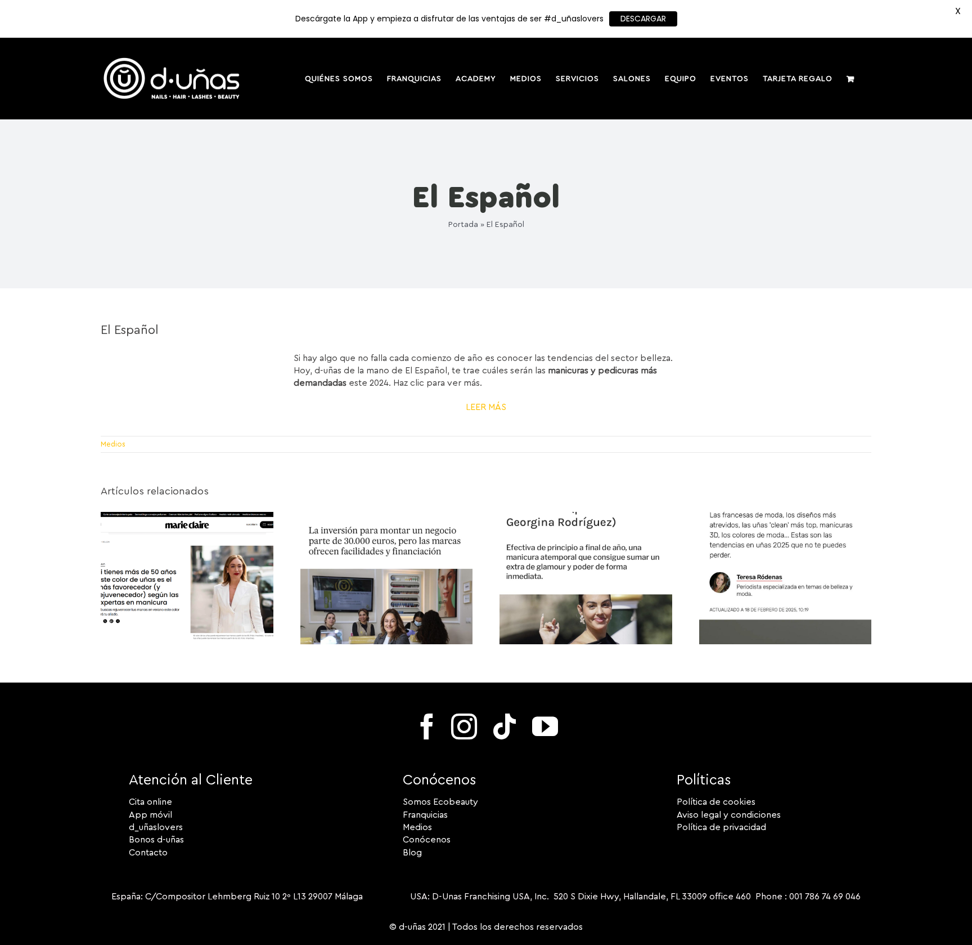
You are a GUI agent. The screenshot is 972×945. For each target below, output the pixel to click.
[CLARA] (785, 516)
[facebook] (427, 726)
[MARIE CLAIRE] (187, 516)
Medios (113, 444)
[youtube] (545, 726)
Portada (463, 225)
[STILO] (586, 516)
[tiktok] (504, 726)
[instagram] (464, 726)
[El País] (386, 516)
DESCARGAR (643, 18)
